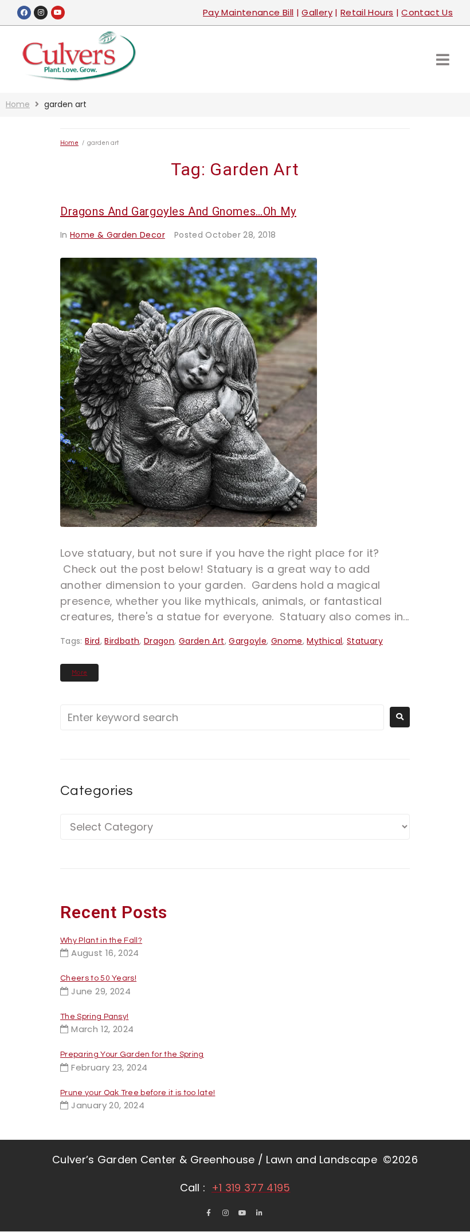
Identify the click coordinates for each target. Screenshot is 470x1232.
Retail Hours (366, 12)
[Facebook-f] (209, 1213)
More (79, 673)
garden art (202, 641)
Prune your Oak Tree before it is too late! (137, 1093)
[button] (443, 59)
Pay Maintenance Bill (248, 12)
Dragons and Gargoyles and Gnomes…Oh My (178, 211)
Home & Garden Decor (117, 235)
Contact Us (427, 12)
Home (18, 104)
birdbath (121, 641)
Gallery (316, 12)
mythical (324, 641)
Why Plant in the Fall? (101, 940)
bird (92, 641)
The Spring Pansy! (94, 1017)
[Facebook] (24, 12)
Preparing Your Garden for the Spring (132, 1054)
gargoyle (248, 641)
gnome (287, 641)
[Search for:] (222, 717)
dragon (159, 641)
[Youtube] (58, 12)
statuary (365, 641)
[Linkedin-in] (260, 1213)
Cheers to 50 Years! (98, 978)
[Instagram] (41, 12)
